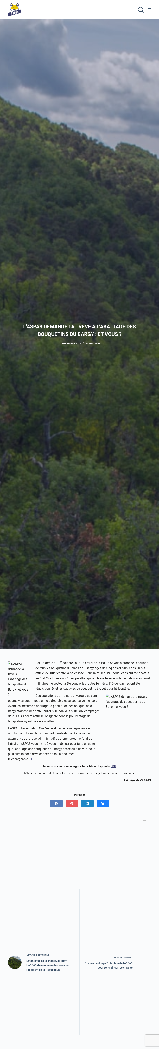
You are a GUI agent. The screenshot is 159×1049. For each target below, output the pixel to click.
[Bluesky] (103, 803)
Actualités (92, 343)
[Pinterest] (72, 803)
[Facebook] (56, 803)
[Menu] (149, 9)
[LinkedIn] (87, 803)
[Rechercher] (141, 10)
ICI (30, 759)
